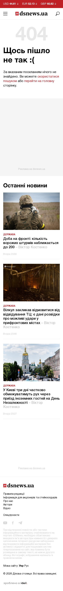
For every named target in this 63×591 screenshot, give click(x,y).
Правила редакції (13, 494)
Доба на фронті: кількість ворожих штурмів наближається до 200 (30, 243)
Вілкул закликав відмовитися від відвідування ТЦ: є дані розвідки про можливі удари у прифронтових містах (31, 319)
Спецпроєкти (11, 515)
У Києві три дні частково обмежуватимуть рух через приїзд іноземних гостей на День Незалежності (31, 399)
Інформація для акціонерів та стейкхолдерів (30, 498)
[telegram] (20, 522)
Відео (6, 508)
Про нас (8, 501)
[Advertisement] (31, 134)
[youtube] (5, 522)
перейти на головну (39, 81)
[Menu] (5, 13)
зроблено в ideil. (15, 583)
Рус (26, 566)
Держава (9, 235)
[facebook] (12, 522)
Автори (7, 505)
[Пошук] (58, 14)
